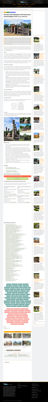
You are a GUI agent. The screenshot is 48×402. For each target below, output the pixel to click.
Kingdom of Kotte (25, 315)
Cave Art (16, 287)
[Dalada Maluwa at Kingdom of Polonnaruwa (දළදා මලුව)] (17, 335)
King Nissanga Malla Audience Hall (11, 239)
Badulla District (7, 310)
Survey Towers (15, 304)
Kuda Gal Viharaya (8, 267)
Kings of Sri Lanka (8, 294)
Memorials (27, 294)
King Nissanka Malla (9, 50)
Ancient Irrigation (19, 6)
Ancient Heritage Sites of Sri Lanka (11, 167)
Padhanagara (13, 297)
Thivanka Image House (9, 280)
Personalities (19, 297)
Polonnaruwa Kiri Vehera (9, 271)
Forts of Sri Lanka (34, 387)
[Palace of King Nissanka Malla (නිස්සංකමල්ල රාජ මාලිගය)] (17, 343)
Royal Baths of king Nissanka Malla (11, 251)
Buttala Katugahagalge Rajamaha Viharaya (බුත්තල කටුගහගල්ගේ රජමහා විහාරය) (26, 347)
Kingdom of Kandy (18, 315)
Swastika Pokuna (8, 259)
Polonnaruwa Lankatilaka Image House (12, 270)
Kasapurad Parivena (9, 262)
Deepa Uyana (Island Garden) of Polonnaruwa (13, 240)
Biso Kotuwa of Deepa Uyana (10, 253)
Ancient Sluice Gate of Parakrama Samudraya (13, 258)
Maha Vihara (25, 317)
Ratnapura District (25, 322)
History (25, 6)
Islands (26, 292)
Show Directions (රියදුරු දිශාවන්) (17, 179)
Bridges (12, 287)
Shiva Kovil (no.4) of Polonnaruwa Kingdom (12, 261)
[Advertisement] (17, 213)
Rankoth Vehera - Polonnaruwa (10, 263)
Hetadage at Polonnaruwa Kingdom (11, 231)
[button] (17, 28)
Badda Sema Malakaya (9, 268)
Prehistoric (19, 4)
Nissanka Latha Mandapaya (10, 224)
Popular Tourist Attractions (11, 299)
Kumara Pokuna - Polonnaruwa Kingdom (12, 250)
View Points (27, 304)
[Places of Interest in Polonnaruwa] (8, 335)
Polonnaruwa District (10, 322)
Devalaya (18, 289)
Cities (29, 287)
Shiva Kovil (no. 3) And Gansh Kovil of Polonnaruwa (13, 244)
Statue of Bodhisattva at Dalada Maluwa (12, 225)
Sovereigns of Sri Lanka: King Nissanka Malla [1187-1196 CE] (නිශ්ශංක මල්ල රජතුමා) (7, 347)
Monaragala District (10, 320)
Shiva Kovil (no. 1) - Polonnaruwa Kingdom (12, 235)
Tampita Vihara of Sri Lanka (35, 385)
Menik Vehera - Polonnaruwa (10, 252)
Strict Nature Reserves (9, 304)
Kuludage (8, 12)
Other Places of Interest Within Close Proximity (13, 168)
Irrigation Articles (20, 292)
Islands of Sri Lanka (34, 392)
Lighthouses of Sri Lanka (35, 389)
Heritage (14, 4)
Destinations (7, 289)
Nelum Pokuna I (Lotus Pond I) (10, 279)
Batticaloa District (14, 310)
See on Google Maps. (13, 202)
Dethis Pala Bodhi (12, 289)
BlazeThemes (19, 400)
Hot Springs (9, 292)
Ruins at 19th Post (8, 272)
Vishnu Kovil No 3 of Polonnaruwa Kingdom (12, 260)
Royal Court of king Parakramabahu (11, 242)
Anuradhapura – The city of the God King (12, 171)
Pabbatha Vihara (7, 297)
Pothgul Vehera (8, 277)
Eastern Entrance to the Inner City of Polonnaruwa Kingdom (15, 248)
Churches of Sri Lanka (35, 397)
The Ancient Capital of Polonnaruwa (11, 170)
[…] (36, 66)
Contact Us (19, 387)
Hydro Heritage (14, 292)
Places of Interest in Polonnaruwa (8, 338)
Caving (21, 287)
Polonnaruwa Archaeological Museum (11, 254)
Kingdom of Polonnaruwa (11, 317)
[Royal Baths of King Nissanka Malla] (26, 335)
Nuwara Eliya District (24, 320)
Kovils (13, 294)
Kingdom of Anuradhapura (11, 315)
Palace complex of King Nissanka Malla (12, 241)
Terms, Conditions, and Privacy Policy (22, 385)
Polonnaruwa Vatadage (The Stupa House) (12, 230)
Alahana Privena (8, 269)
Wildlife (23, 4)
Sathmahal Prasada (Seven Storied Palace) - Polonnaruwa (14, 234)
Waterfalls (27, 4)
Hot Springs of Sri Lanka (35, 394)
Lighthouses (23, 294)
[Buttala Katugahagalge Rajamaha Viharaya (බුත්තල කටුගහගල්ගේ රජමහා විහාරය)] (26, 343)
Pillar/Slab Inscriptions (12, 12)
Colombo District (21, 310)
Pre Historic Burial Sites (19, 299)
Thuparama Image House (9, 232)
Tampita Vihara (21, 304)
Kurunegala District (19, 317)
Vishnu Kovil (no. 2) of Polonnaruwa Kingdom (12, 243)
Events (22, 289)
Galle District (27, 310)
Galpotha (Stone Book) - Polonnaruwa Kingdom (13, 233)
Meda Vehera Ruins (9, 278)
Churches (25, 287)
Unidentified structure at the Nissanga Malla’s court (13, 249)
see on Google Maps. (26, 202)
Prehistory (26, 299)
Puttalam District (17, 322)
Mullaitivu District (17, 320)
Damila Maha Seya (8, 276)
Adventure (29, 6)
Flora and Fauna (27, 289)
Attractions (32, 4)
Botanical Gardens (7, 287)
